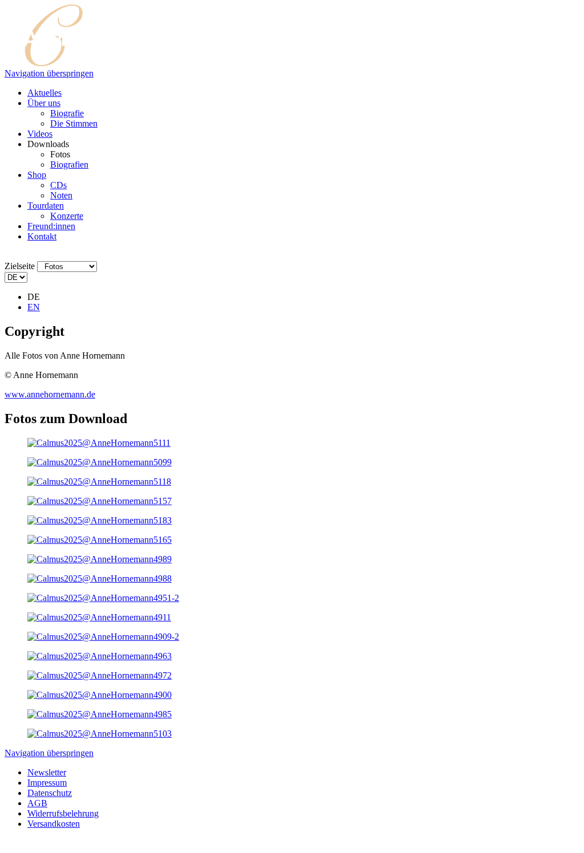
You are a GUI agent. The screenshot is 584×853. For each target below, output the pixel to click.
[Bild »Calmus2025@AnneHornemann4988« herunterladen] (99, 578)
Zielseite (20, 266)
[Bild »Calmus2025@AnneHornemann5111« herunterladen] (99, 443)
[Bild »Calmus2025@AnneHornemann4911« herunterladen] (99, 617)
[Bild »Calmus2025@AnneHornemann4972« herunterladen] (99, 675)
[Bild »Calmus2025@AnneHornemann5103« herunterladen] (99, 733)
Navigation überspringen (49, 73)
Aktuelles (44, 93)
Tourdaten (45, 205)
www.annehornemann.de (50, 394)
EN (33, 307)
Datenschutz (49, 793)
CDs (58, 185)
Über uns (43, 103)
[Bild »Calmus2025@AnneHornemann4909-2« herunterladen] (103, 636)
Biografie (67, 113)
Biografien (69, 164)
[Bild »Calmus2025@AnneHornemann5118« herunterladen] (99, 481)
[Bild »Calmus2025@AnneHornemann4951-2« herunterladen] (103, 598)
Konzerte (66, 216)
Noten (61, 195)
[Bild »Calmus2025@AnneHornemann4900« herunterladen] (99, 695)
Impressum (47, 782)
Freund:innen (51, 226)
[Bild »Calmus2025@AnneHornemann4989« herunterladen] (99, 559)
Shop (36, 175)
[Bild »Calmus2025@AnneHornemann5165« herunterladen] (99, 540)
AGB (37, 803)
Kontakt (41, 236)
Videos (39, 134)
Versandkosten (53, 823)
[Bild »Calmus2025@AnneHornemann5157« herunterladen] (99, 501)
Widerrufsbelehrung (63, 813)
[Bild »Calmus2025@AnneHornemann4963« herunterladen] (99, 656)
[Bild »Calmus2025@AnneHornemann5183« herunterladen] (99, 520)
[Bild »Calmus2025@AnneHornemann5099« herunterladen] (99, 462)
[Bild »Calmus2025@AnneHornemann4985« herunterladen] (99, 714)
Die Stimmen (74, 123)
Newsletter (46, 772)
